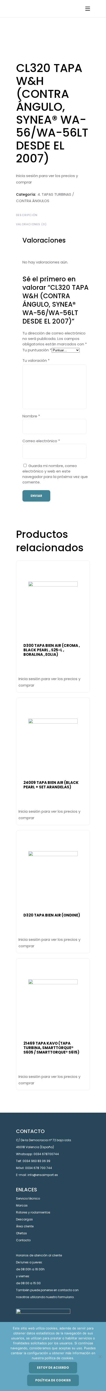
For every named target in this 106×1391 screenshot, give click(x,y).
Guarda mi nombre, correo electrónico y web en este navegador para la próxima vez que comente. (55, 474)
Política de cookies (53, 1380)
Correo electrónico (41, 440)
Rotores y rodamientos (33, 1212)
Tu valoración (36, 360)
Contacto (23, 1240)
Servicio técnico (28, 1198)
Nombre (31, 416)
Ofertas (21, 1233)
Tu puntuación (37, 350)
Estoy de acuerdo (53, 1367)
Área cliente (25, 1226)
